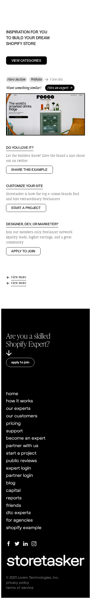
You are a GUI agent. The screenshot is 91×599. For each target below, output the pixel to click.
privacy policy (17, 582)
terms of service (19, 587)
